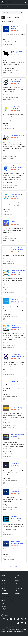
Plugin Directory (5, 6)
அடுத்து (19, 566)
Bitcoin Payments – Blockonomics (16, 80)
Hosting (3, 580)
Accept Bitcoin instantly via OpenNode (15, 464)
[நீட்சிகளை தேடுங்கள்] (21, 12)
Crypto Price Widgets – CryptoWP (17, 300)
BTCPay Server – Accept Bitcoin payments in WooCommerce (16, 107)
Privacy (3, 583)
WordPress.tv (5, 596)
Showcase (18, 575)
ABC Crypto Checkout (18, 135)
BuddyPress (5, 609)
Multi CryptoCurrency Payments (17, 435)
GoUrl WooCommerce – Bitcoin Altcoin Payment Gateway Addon (17, 327)
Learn (3, 588)
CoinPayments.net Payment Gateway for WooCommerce (17, 166)
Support (3, 590)
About (3, 575)
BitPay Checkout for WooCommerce (17, 542)
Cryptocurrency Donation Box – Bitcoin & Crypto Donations (18, 355)
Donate (17, 593)
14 (16, 567)
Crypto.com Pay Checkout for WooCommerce (16, 491)
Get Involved (18, 588)
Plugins (17, 580)
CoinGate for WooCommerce (16, 382)
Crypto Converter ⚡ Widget (16, 195)
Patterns (17, 583)
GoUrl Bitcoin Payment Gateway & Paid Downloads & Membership (18, 271)
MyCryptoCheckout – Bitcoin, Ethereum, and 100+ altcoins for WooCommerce (18, 52)
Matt (3, 603)
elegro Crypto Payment (15, 27)
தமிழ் (6, 615)
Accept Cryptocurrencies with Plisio (18, 222)
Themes (17, 578)
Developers (4, 593)
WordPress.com (6, 601)
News (3, 578)
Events (17, 590)
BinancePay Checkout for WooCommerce (17, 248)
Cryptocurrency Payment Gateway (16, 406)
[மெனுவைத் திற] (25, 2)
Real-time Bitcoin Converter (16, 517)
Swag (17, 596)
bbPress (4, 606)
